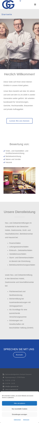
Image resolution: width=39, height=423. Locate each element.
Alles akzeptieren (19, 403)
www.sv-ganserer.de (11, 389)
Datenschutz (17, 419)
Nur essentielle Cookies (19, 409)
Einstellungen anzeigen (19, 414)
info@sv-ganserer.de (11, 386)
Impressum (26, 419)
